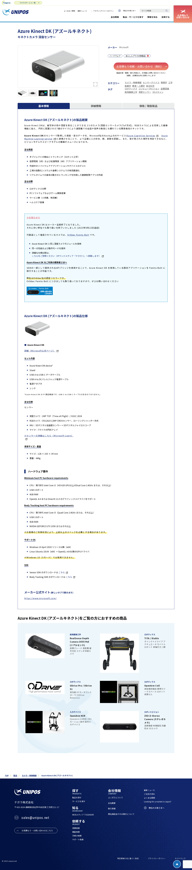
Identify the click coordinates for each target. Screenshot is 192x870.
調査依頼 (76, 832)
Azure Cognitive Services (141, 135)
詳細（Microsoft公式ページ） (39, 350)
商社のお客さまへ (129, 10)
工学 (170, 82)
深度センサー (145, 92)
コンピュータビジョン (148, 89)
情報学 (164, 82)
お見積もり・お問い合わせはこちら (37, 830)
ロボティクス (131, 89)
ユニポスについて (115, 797)
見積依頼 (76, 828)
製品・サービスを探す (133, 17)
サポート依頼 (78, 839)
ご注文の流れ (149, 794)
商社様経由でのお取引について (121, 814)
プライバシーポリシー (157, 858)
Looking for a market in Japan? (157, 801)
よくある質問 (149, 797)
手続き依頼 (77, 836)
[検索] (166, 10)
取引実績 (112, 808)
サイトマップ (180, 858)
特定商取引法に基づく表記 (128, 858)
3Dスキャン (157, 92)
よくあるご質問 (69, 11)
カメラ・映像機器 (133, 82)
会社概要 (112, 803)
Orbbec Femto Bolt (78, 234)
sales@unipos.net (35, 818)
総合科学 (150, 86)
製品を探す (77, 797)
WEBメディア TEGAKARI (83, 815)
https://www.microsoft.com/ (40, 598)
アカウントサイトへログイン (103, 11)
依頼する (166, 17)
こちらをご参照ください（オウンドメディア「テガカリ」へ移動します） (66, 255)
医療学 (128, 86)
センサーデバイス (151, 82)
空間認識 (165, 89)
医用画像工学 (131, 92)
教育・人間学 (138, 86)
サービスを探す (78, 801)
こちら (62, 572)
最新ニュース (82, 11)
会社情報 (115, 17)
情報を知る (152, 17)
